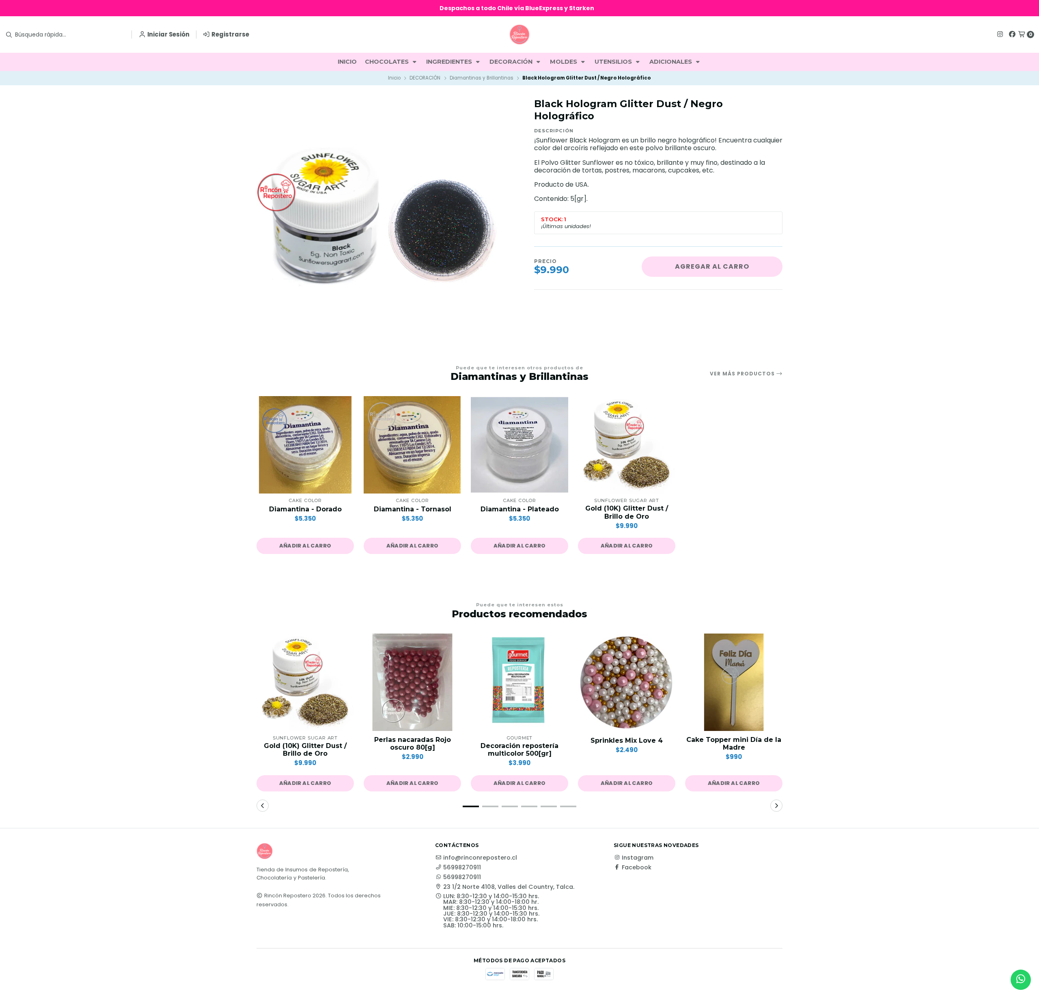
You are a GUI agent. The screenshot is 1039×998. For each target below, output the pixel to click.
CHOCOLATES (387, 61)
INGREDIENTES (450, 61)
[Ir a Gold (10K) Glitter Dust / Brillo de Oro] (626, 445)
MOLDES (564, 61)
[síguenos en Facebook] (1012, 34)
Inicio (394, 78)
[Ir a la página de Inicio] (519, 34)
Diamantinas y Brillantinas (481, 78)
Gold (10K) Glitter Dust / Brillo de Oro (626, 512)
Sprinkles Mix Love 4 (627, 740)
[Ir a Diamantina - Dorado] (305, 445)
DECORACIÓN (511, 61)
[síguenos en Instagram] (1000, 34)
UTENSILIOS (614, 61)
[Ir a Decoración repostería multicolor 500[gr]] (519, 682)
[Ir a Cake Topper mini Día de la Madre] (733, 682)
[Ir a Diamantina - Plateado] (519, 445)
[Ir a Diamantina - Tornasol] (412, 445)
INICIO (347, 61)
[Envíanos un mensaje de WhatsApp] (1021, 980)
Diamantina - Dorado (305, 509)
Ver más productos (743, 373)
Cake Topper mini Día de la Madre (733, 743)
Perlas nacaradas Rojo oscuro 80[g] (412, 743)
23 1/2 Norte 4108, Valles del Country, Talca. (508, 887)
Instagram (637, 857)
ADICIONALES (671, 61)
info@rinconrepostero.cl (480, 857)
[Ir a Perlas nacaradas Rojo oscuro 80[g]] (412, 682)
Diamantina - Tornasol (412, 509)
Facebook (636, 867)
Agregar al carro (712, 266)
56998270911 (462, 867)
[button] (305, 546)
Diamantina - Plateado (520, 509)
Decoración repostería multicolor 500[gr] (519, 749)
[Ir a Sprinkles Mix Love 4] (626, 682)
